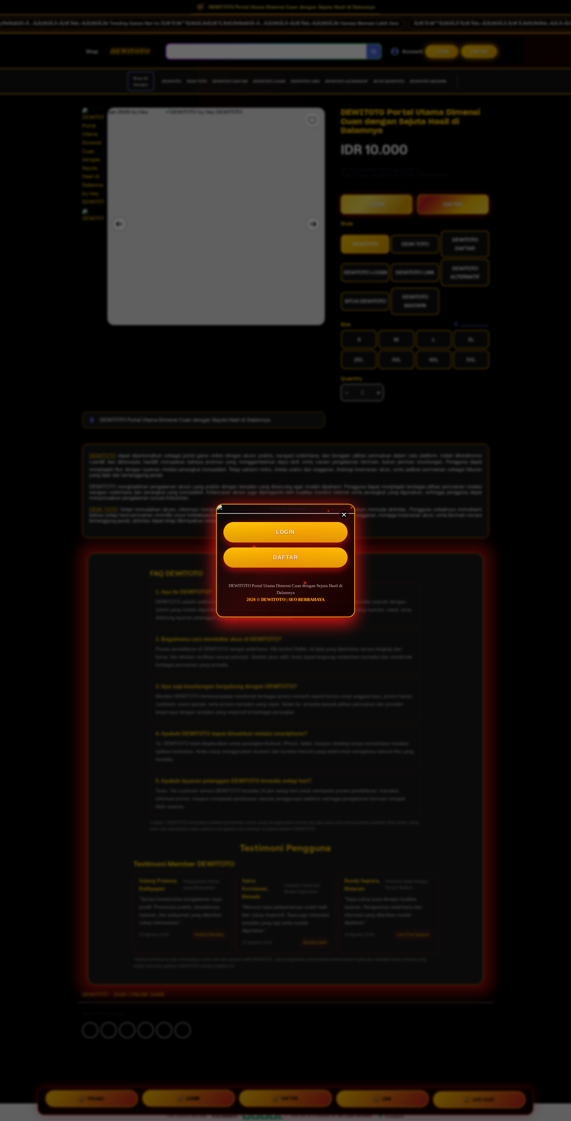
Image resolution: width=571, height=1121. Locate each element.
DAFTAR (285, 557)
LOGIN (285, 532)
